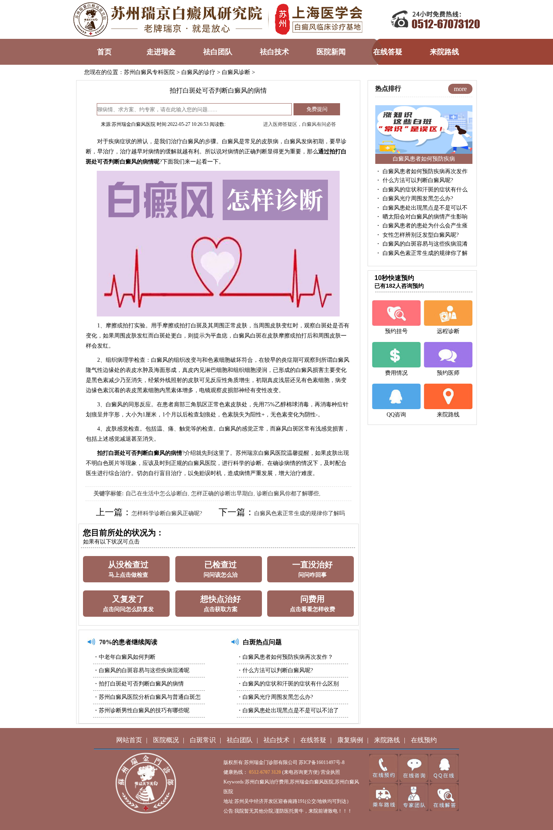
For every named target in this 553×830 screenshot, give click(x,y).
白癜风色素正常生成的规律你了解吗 (299, 513)
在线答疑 (313, 740)
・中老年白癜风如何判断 (124, 657)
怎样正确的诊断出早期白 (222, 493)
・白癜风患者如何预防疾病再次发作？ (285, 657)
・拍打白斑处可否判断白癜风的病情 (138, 684)
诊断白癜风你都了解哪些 (288, 493)
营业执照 (330, 772)
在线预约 (424, 740)
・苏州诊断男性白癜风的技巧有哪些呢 (141, 710)
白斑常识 (203, 740)
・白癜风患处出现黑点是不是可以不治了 (288, 710)
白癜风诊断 (236, 72)
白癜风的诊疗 (198, 72)
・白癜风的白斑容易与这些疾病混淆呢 (141, 670)
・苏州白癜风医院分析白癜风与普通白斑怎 (147, 697)
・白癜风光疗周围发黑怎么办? (275, 697)
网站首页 (129, 740)
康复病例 (350, 740)
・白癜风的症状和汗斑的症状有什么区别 (288, 684)
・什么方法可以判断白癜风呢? (275, 670)
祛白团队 (240, 740)
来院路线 (387, 740)
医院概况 (166, 740)
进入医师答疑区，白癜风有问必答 (299, 124)
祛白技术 (276, 740)
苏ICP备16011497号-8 (322, 762)
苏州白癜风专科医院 (149, 72)
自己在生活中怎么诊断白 (156, 493)
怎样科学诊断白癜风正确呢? (167, 513)
